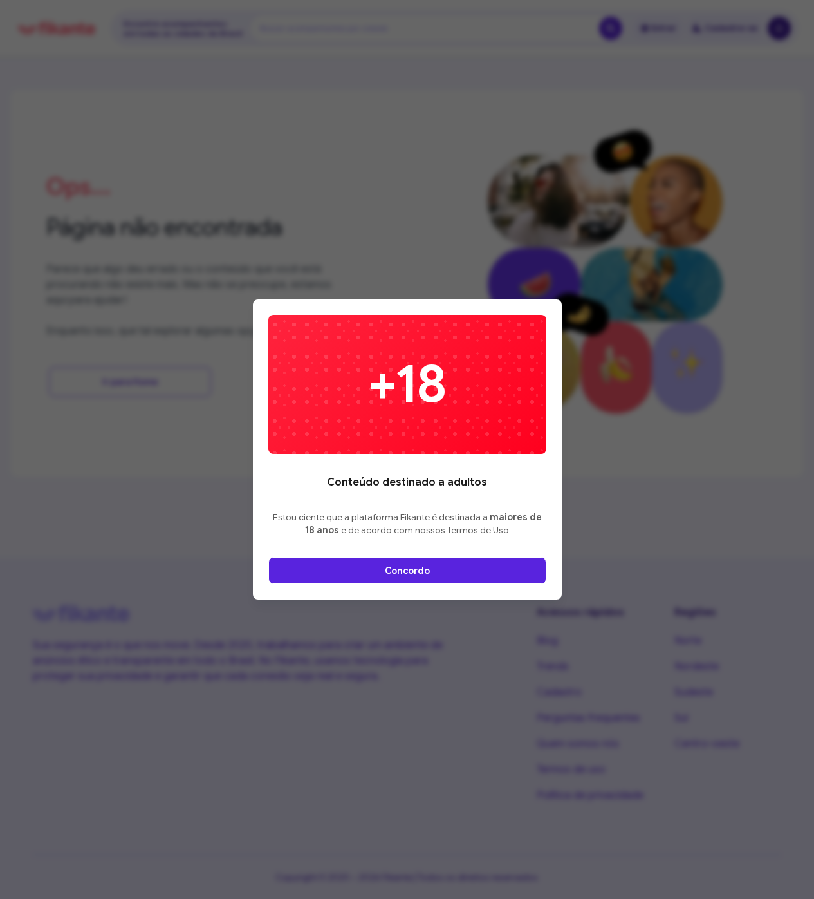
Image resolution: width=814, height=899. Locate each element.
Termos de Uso (478, 530)
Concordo (407, 570)
